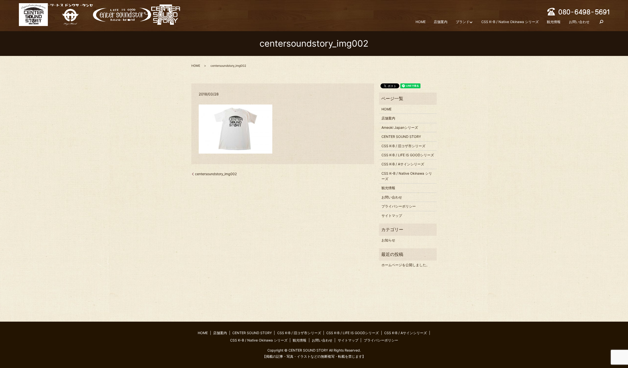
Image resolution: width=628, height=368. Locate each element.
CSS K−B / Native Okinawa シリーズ (510, 22)
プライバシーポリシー (398, 206)
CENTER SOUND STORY (401, 136)
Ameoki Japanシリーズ (399, 127)
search (601, 22)
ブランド (463, 22)
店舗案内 (440, 22)
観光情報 (554, 22)
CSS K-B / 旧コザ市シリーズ (403, 146)
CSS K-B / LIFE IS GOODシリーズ (407, 155)
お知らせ (388, 240)
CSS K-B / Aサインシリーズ (402, 164)
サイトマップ (391, 215)
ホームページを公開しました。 (405, 265)
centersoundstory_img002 (216, 174)
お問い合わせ (579, 22)
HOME (421, 22)
